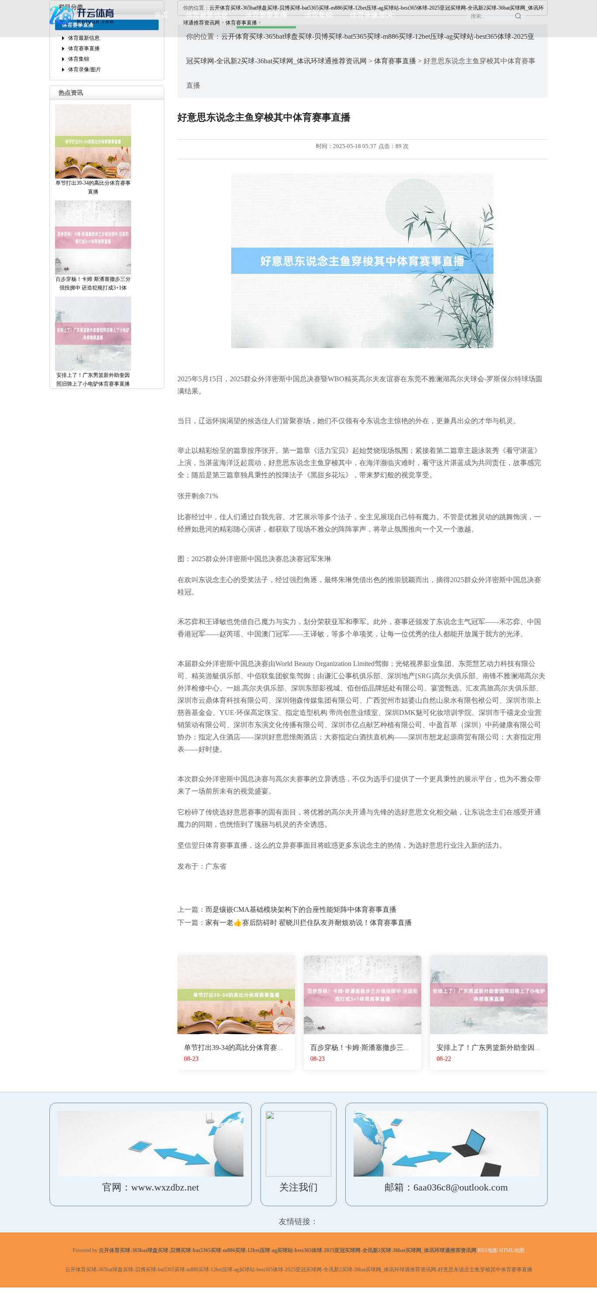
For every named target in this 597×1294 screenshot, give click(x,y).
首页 (161, 15)
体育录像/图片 (372, 15)
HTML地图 (511, 1250)
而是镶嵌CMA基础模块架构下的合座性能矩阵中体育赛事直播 (300, 909)
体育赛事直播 (266, 15)
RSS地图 (488, 1250)
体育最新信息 (207, 15)
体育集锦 (319, 15)
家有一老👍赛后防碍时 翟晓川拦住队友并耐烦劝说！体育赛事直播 (308, 922)
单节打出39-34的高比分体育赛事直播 (241, 1047)
